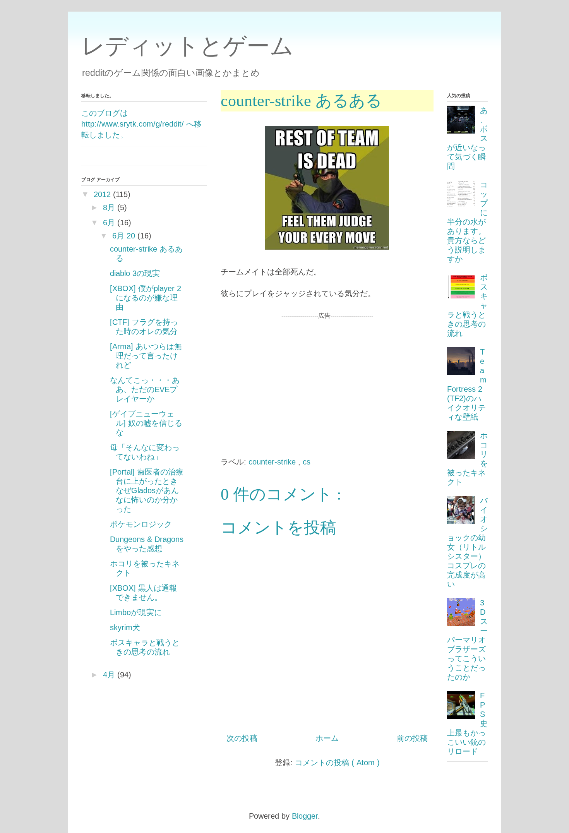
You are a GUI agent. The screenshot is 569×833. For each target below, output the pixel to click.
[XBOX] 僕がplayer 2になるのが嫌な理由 (145, 297)
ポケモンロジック (141, 524)
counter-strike (273, 462)
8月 (109, 207)
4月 (109, 674)
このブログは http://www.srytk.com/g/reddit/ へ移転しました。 (141, 124)
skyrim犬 (125, 627)
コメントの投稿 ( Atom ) (337, 762)
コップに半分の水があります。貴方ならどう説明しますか (467, 221)
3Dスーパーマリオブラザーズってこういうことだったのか (467, 639)
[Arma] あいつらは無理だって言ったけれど (146, 355)
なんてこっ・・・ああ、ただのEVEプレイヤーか (145, 389)
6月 (109, 222)
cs (306, 462)
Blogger (305, 816)
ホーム (327, 738)
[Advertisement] (327, 375)
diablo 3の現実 (135, 273)
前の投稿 (412, 738)
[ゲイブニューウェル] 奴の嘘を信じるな (146, 423)
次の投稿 (241, 738)
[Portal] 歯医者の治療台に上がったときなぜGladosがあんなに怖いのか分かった (146, 490)
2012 (102, 194)
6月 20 (123, 235)
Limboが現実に (136, 612)
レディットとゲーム (187, 46)
